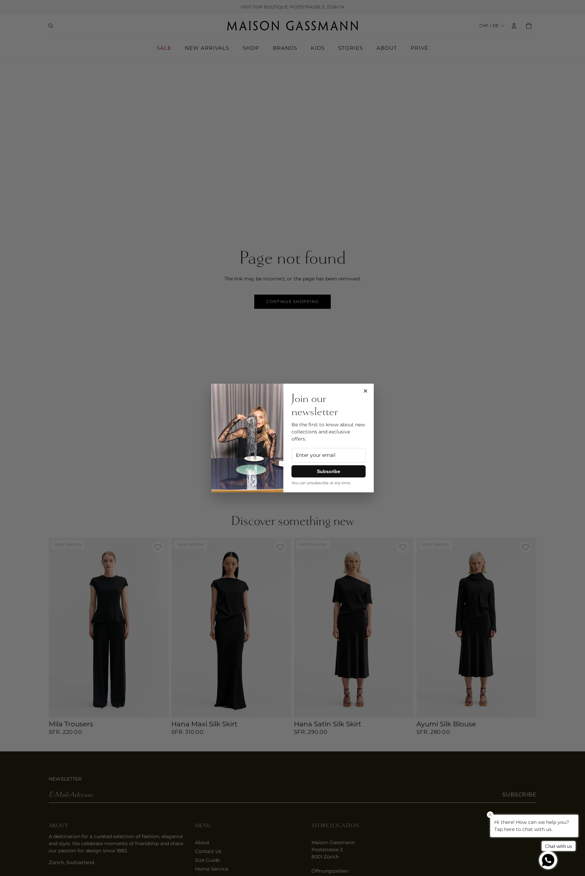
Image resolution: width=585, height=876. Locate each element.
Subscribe (328, 471)
